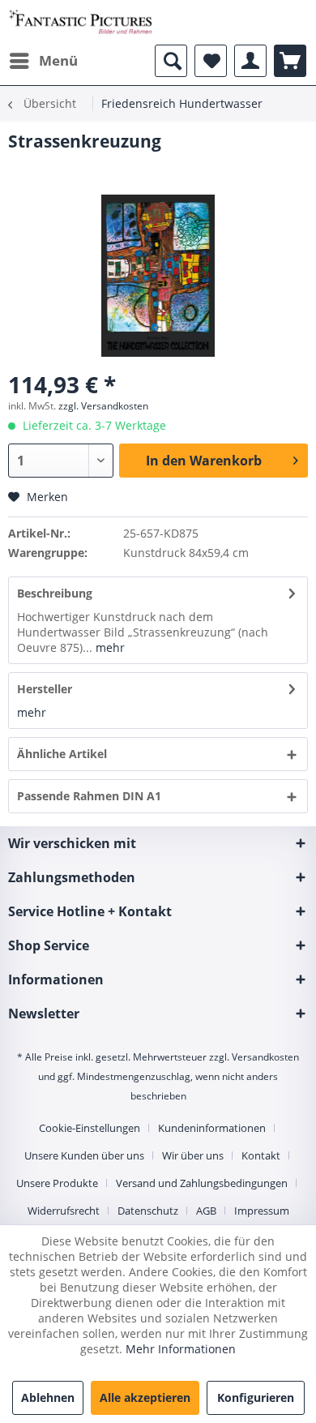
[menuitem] (43, 61)
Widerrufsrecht (64, 1210)
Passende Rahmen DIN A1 (89, 796)
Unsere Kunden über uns (84, 1155)
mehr (108, 647)
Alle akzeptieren (145, 1397)
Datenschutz (147, 1210)
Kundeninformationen (212, 1128)
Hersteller (44, 688)
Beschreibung (54, 593)
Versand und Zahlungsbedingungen (202, 1183)
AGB (206, 1210)
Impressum (261, 1210)
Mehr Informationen (181, 1349)
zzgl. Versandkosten (103, 406)
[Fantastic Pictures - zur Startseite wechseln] (80, 22)
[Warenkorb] (290, 61)
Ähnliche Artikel (62, 753)
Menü (58, 60)
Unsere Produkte (57, 1183)
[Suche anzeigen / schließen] (171, 61)
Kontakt (260, 1155)
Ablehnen (48, 1397)
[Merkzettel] (210, 61)
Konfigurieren (255, 1397)
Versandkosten (265, 1057)
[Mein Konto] (250, 61)
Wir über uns (193, 1155)
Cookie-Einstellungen (89, 1128)
